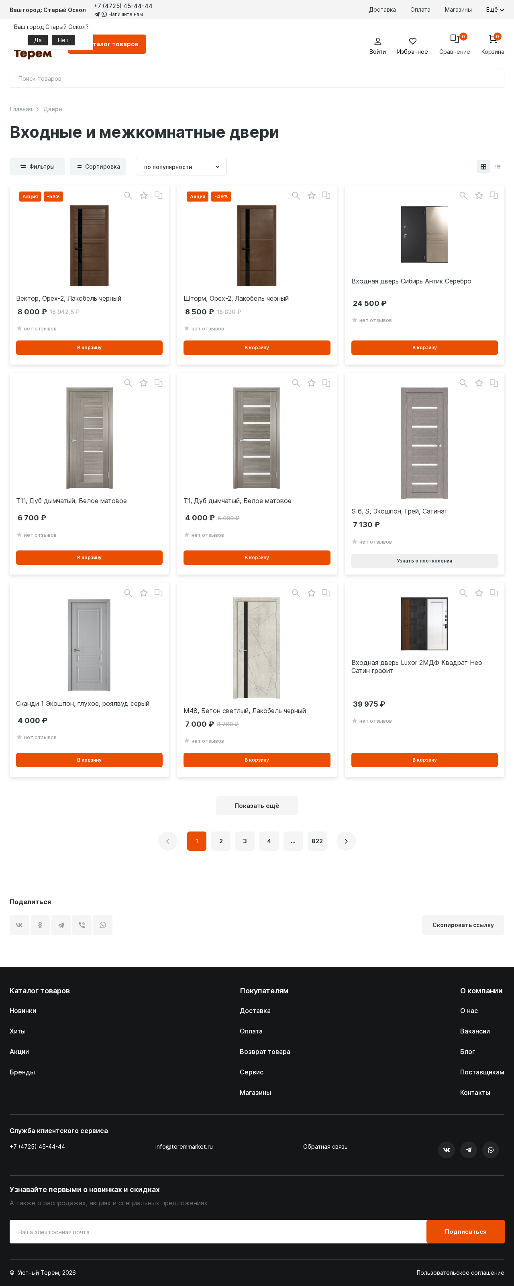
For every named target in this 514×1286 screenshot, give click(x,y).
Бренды (22, 1072)
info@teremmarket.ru (184, 1146)
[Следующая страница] (346, 841)
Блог (467, 1052)
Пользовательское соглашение (460, 1273)
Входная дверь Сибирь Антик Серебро (411, 281)
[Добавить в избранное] (143, 196)
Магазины (458, 9)
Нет (63, 40)
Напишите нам (125, 14)
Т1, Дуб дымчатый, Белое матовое (238, 501)
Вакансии (475, 1031)
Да (38, 40)
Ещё (493, 9)
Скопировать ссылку (463, 924)
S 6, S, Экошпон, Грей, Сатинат (399, 511)
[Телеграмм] (468, 1149)
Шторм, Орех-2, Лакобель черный (236, 298)
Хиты (18, 1031)
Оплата (420, 9)
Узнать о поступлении (424, 561)
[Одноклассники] (40, 925)
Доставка (382, 9)
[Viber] (82, 925)
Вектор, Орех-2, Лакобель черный (68, 298)
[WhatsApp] (102, 925)
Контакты (475, 1092)
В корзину (89, 347)
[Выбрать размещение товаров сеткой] (483, 166)
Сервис (251, 1072)
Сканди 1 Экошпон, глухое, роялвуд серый (82, 703)
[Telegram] (61, 925)
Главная (21, 109)
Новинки (23, 1011)
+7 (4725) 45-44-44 (123, 5)
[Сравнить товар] (159, 196)
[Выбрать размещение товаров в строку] (498, 166)
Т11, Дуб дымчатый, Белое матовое (71, 501)
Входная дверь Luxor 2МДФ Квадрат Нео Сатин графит (416, 666)
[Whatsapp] (490, 1149)
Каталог (112, 44)
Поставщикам (482, 1072)
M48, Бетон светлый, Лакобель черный (245, 711)
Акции (19, 1052)
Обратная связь (325, 1146)
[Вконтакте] (446, 1149)
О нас (469, 1011)
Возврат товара (265, 1052)
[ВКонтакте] (19, 925)
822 (317, 841)
